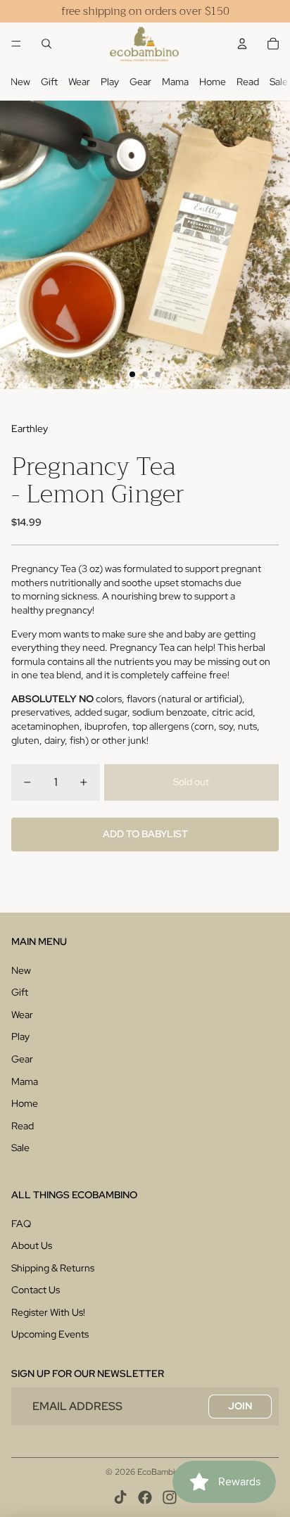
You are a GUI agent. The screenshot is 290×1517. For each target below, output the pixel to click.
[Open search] (46, 43)
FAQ (21, 1223)
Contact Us (35, 1289)
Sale (279, 81)
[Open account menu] (242, 43)
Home (212, 81)
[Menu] (16, 43)
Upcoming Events (50, 1334)
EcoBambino (160, 1472)
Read (248, 81)
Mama (175, 81)
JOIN (240, 1405)
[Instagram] (169, 1497)
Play (110, 81)
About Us (31, 1245)
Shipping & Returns (52, 1268)
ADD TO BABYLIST (145, 833)
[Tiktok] (120, 1497)
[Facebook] (145, 1497)
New (20, 81)
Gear (140, 81)
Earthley (29, 428)
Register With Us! (48, 1312)
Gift (49, 81)
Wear (79, 81)
